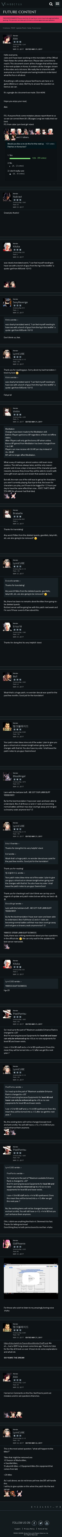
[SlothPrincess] (13, 1414)
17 (57, 1507)
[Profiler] (17, 200)
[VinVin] (7, 411)
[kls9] (38, 131)
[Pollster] (17, 42)
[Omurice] (25, 131)
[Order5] (19, 1414)
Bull (7, 853)
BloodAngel (10, 903)
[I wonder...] (20, 42)
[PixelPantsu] (7, 1014)
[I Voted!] (14, 42)
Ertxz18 (8, 843)
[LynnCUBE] (13, 284)
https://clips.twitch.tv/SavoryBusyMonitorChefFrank (26, 1343)
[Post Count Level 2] (20, 415)
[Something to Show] (14, 630)
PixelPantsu (10, 1086)
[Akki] (7, 39)
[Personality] (17, 250)
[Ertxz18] (19, 131)
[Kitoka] (50, 131)
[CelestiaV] (13, 495)
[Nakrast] (7, 131)
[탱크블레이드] (7, 726)
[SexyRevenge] (7, 302)
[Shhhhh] (14, 357)
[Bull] (7, 676)
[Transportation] (7, 137)
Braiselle (9, 580)
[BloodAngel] (31, 131)
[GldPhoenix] (7, 1244)
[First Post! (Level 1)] (20, 250)
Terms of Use (42, 1529)
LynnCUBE (9, 981)
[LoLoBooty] (13, 137)
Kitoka (8, 319)
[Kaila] (13, 131)
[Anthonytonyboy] (13, 1493)
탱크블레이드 (11, 872)
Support (17, 1529)
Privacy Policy (29, 1529)
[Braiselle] (44, 131)
